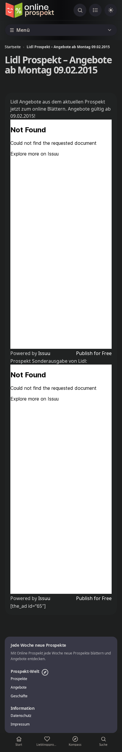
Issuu (44, 353)
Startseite (13, 46)
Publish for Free (94, 353)
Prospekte (19, 678)
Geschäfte (19, 696)
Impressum (20, 724)
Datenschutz (21, 715)
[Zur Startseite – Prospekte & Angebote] (29, 10)
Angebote (19, 687)
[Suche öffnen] (79, 10)
